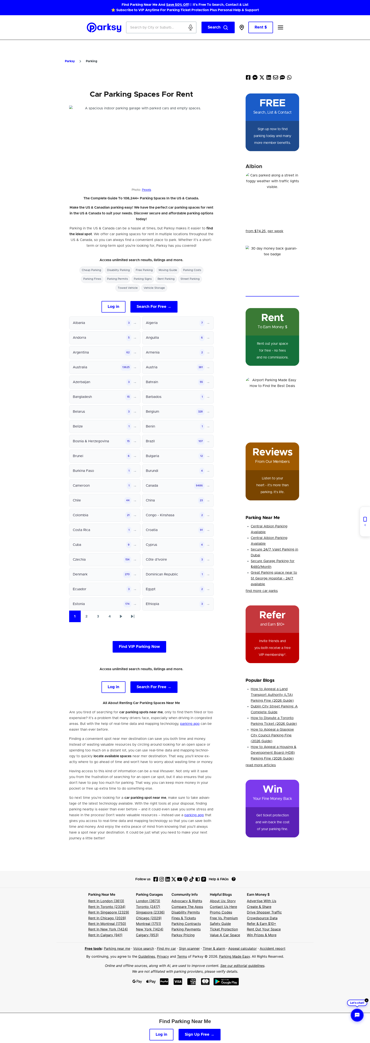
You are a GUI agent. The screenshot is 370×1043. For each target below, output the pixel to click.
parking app (190, 723)
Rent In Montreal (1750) (107, 923)
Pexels (146, 189)
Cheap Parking (91, 270)
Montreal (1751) (148, 923)
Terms (182, 956)
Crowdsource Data (262, 918)
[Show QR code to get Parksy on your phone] (365, 522)
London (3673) (148, 901)
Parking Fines (92, 279)
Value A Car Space (225, 935)
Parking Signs (143, 279)
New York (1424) (149, 929)
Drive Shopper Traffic (264, 912)
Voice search (143, 948)
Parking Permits (117, 279)
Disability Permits (186, 912)
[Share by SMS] (282, 78)
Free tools (93, 948)
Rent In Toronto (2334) (106, 907)
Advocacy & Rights (187, 901)
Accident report (272, 948)
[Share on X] (261, 78)
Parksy (70, 61)
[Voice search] (190, 27)
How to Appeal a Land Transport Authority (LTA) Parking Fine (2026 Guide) (272, 694)
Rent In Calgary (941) (105, 935)
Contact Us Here (223, 907)
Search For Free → (154, 307)
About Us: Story (223, 901)
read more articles (261, 765)
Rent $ (261, 27)
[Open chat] (357, 1015)
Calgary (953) (147, 935)
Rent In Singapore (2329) (108, 912)
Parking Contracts (186, 923)
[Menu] (280, 27)
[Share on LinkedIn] (268, 78)
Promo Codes (221, 912)
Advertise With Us (261, 901)
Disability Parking (118, 270)
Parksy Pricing (183, 935)
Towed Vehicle (128, 288)
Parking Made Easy (234, 956)
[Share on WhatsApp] (289, 78)
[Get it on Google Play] (226, 981)
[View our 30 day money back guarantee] (272, 271)
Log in (113, 307)
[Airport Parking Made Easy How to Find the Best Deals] (272, 404)
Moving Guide (168, 270)
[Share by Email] (275, 78)
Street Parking (190, 279)
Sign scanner (189, 948)
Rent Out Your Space (264, 929)
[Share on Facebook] (248, 78)
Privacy (163, 956)
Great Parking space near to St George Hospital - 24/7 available (274, 578)
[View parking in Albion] (272, 199)
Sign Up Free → (199, 1035)
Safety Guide (220, 923)
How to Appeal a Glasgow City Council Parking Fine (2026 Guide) (272, 735)
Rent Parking (166, 279)
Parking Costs (192, 270)
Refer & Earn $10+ (261, 923)
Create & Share (259, 907)
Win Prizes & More (261, 935)
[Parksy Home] (104, 27)
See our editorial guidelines (242, 965)
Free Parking (144, 270)
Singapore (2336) (150, 912)
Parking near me (117, 948)
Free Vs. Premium (224, 918)
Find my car (166, 948)
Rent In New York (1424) (108, 929)
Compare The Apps (187, 907)
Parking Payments (186, 929)
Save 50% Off (177, 4)
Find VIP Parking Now (139, 647)
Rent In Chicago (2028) (107, 918)
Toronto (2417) (148, 907)
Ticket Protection (224, 929)
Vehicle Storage (154, 288)
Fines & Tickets (184, 918)
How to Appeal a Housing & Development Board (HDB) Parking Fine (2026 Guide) (273, 752)
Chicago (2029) (149, 918)
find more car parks (262, 591)
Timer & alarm (214, 948)
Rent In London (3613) (106, 901)
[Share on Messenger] (255, 78)
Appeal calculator (242, 948)
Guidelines (146, 956)
